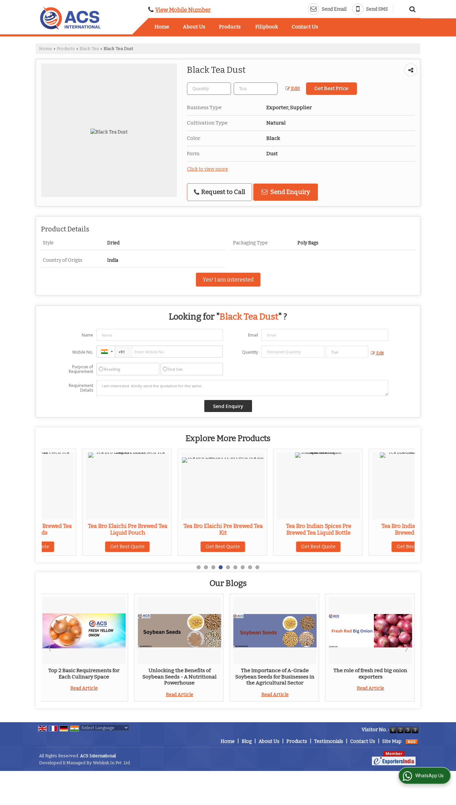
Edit (295, 88)
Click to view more (207, 169)
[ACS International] (70, 18)
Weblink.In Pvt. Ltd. (112, 762)
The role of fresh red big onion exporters (370, 673)
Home (162, 27)
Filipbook (266, 27)
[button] (183, 9)
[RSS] (412, 741)
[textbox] (256, 88)
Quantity (250, 352)
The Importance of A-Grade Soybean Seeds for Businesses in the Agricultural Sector (274, 676)
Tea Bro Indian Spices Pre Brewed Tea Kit (373, 529)
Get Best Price (331, 88)
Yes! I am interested (228, 279)
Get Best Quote (87, 547)
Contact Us (305, 27)
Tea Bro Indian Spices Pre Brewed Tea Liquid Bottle (278, 529)
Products (230, 27)
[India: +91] (105, 352)
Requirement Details (81, 388)
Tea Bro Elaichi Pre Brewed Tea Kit (182, 529)
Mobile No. (82, 352)
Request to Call (222, 192)
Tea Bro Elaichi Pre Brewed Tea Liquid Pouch (87, 529)
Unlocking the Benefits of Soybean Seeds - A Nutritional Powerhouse (180, 676)
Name (87, 335)
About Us (194, 27)
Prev (50, 647)
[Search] (411, 8)
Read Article (84, 688)
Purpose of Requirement (81, 369)
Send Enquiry (289, 192)
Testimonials (328, 741)
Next (406, 647)
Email (253, 335)
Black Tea (89, 48)
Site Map (392, 741)
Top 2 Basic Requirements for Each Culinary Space (84, 673)
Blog (247, 741)
